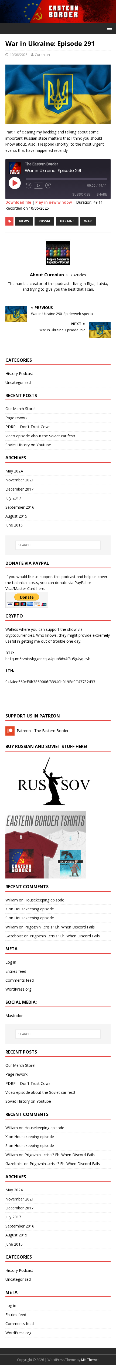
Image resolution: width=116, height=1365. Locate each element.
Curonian (42, 54)
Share (102, 194)
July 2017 (13, 498)
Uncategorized (18, 382)
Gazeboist (14, 935)
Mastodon (14, 1015)
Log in (10, 962)
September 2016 (19, 507)
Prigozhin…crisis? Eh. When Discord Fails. (60, 927)
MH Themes (90, 1359)
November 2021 (19, 479)
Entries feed (15, 971)
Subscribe (81, 194)
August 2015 (16, 516)
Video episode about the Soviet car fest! (40, 435)
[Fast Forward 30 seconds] (48, 186)
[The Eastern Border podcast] (58, 19)
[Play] (15, 183)
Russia (44, 221)
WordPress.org (18, 989)
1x (38, 185)
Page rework (16, 417)
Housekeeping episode (44, 900)
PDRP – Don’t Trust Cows (27, 426)
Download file (18, 202)
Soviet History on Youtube (28, 444)
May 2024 (14, 471)
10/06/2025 (19, 54)
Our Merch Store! (20, 408)
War (88, 221)
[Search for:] (58, 545)
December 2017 (19, 489)
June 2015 (14, 525)
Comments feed (19, 980)
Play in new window (53, 202)
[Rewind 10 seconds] (29, 186)
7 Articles (78, 274)
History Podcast (19, 373)
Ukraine (67, 221)
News (24, 221)
